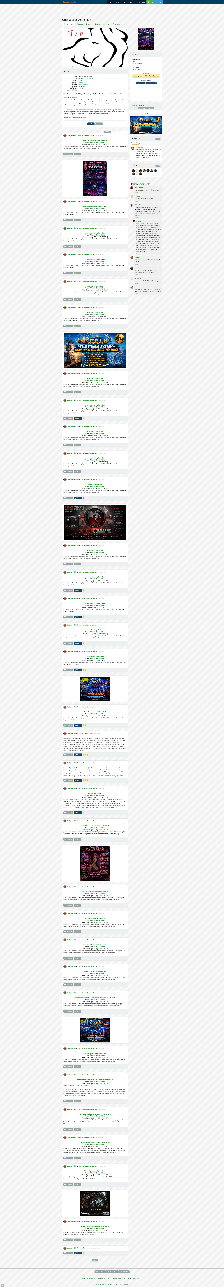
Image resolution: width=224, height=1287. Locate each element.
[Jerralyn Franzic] (152, 170)
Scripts (132, 2)
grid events (150, 108)
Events (117, 2)
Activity (80, 24)
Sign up (159, 2)
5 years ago (96, 733)
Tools (108, 1278)
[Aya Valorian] (155, 170)
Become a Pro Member (98, 1278)
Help (143, 2)
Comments (117, 24)
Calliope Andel (83, 84)
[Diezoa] (133, 174)
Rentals (124, 2)
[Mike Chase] (141, 170)
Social (81, 82)
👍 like (90, 124)
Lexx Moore (138, 278)
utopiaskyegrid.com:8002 (87, 78)
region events (142, 108)
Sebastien (137, 196)
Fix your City (100, 1284)
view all (158, 139)
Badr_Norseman (139, 187)
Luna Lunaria (140, 149)
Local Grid (153, 83)
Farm (138, 2)
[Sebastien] (137, 174)
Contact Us (140, 1278)
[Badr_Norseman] (140, 174)
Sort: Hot (107, 131)
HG (147, 83)
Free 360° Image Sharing (120, 1284)
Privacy (124, 1278)
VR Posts (113, 1278)
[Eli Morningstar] (137, 170)
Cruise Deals (108, 1284)
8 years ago (96, 1248)
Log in (151, 2)
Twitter (129, 1278)
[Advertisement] (112, 10)
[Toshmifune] (148, 170)
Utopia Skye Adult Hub (90, 135)
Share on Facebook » (111, 1271)
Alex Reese (137, 257)
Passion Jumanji (139, 287)
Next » (95, 1260)
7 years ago (96, 763)
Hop (138, 83)
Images (89, 24)
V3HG (142, 83)
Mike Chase (139, 221)
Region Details (69, 24)
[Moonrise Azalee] (133, 170)
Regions (110, 2)
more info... (101, 135)
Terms (119, 1278)
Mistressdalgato (139, 205)
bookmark (98, 124)
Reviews (107, 24)
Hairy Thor (137, 268)
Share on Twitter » (124, 1271)
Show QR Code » (99, 1271)
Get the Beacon (85, 1278)
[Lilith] (144, 170)
